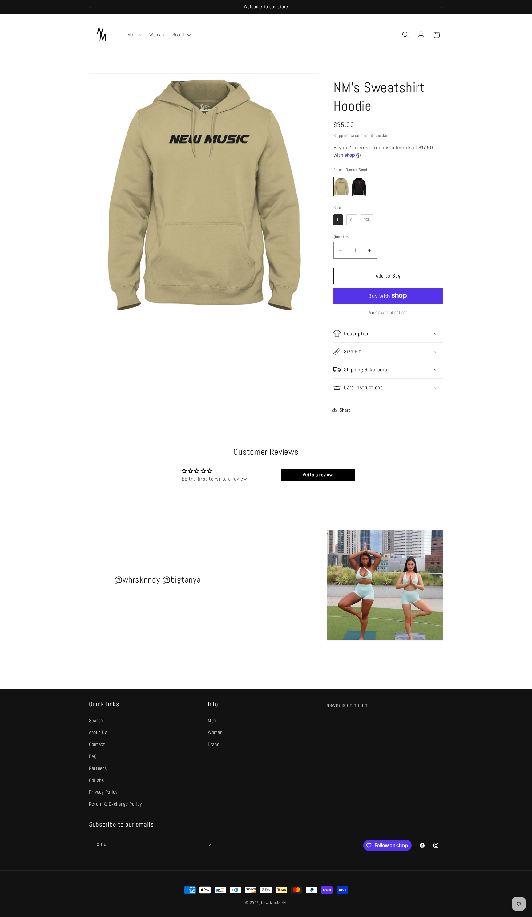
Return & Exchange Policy (115, 804)
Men (212, 720)
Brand (213, 744)
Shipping (341, 135)
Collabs (96, 780)
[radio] (341, 186)
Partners (98, 768)
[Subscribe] (208, 844)
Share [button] (345, 409)
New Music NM (274, 902)
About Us (98, 732)
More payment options (388, 312)
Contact (97, 744)
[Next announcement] (441, 7)
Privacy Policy (103, 792)
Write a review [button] (318, 474)
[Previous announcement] (90, 7)
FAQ (93, 756)
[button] (134, 34)
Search (96, 720)
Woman (215, 732)
